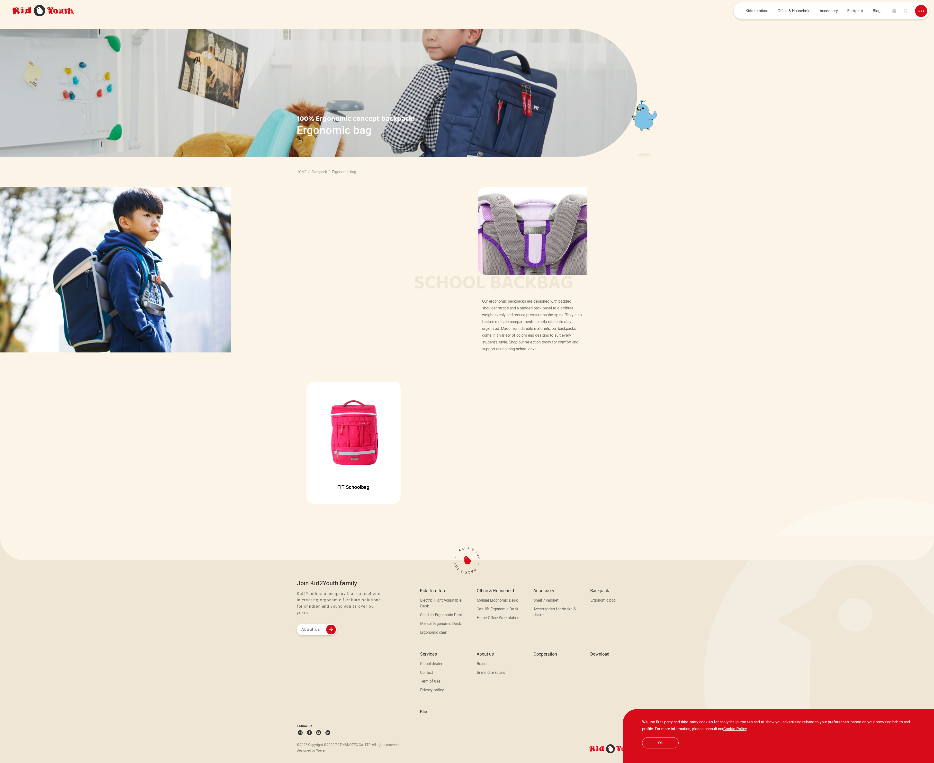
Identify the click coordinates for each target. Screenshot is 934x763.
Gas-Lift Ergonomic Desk (441, 615)
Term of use (430, 681)
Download (599, 654)
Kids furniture (433, 590)
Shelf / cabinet (545, 600)
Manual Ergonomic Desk (440, 623)
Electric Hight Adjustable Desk (441, 603)
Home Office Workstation (498, 617)
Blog (424, 711)
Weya (320, 750)
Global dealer (431, 663)
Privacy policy (432, 690)
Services (428, 654)
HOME (301, 172)
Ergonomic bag (603, 600)
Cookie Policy (735, 729)
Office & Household (495, 590)
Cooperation (545, 654)
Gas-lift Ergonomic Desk (497, 609)
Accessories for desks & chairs (554, 612)
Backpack (599, 590)
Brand (481, 663)
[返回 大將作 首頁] (43, 11)
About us (485, 654)
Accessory (543, 590)
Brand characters (491, 672)
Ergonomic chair (433, 632)
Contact (426, 672)
